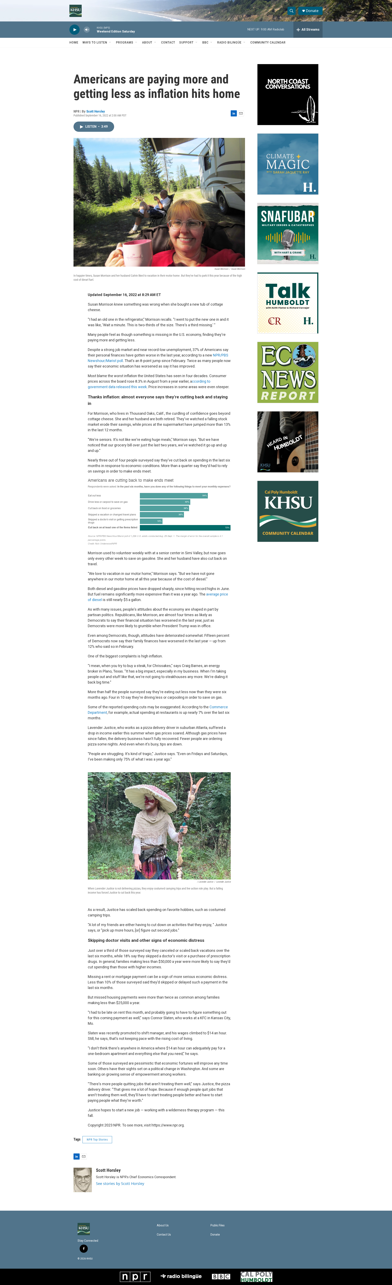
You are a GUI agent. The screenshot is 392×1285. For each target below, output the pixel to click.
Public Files (217, 1225)
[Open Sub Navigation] (110, 42)
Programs (124, 42)
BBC (205, 42)
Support (186, 42)
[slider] (93, 29)
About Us (163, 1225)
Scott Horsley (95, 111)
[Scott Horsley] (83, 1180)
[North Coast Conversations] (287, 94)
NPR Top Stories (97, 1139)
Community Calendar (268, 42)
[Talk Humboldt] (287, 303)
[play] (74, 29)
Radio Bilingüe (229, 42)
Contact (168, 42)
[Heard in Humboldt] (287, 441)
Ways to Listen (94, 42)
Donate (312, 11)
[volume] (86, 29)
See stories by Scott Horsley (120, 1183)
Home (73, 42)
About (147, 42)
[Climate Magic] (287, 164)
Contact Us (164, 1234)
